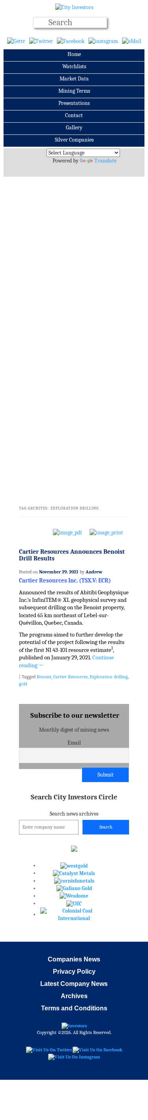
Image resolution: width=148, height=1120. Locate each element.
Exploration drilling (109, 676)
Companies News (74, 959)
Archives (74, 996)
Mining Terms (74, 91)
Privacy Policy (74, 971)
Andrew (94, 572)
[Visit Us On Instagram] (74, 1056)
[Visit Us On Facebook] (97, 1049)
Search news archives (74, 805)
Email (74, 742)
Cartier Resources (70, 676)
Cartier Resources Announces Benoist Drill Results (72, 555)
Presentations (74, 103)
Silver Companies (74, 139)
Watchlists (74, 66)
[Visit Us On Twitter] (49, 1049)
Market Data (74, 78)
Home (74, 54)
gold (23, 684)
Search (105, 827)
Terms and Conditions (74, 1008)
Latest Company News (74, 983)
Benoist (44, 676)
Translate (105, 160)
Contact (74, 115)
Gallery (74, 127)
